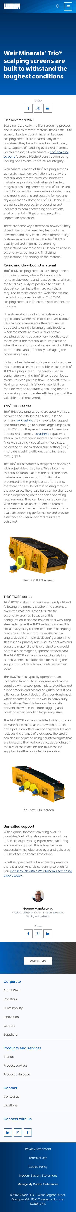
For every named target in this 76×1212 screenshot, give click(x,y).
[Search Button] (58, 6)
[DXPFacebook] (28, 108)
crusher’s (42, 434)
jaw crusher (24, 420)
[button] (57, 6)
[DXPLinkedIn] (48, 108)
